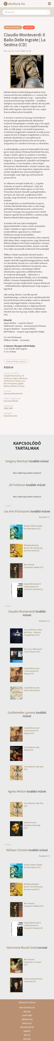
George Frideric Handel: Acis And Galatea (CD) (33, 527)
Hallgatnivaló (13, 27)
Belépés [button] (27, 1039)
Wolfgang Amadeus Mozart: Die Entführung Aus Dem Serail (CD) (33, 548)
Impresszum (27, 1019)
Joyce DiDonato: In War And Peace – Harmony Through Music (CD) (33, 632)
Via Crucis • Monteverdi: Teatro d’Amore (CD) (33, 650)
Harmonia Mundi (11, 401)
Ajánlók (29, 27)
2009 (11, 408)
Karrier (27, 1031)
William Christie (17, 386)
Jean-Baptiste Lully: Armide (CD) (32, 748)
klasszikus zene (10, 415)
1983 (6, 408)
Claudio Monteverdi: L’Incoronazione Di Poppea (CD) (31, 671)
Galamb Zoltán (14, 51)
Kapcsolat (27, 1023)
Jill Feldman (17, 485)
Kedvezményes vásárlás (16, 361)
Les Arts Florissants (14, 382)
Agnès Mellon (17, 791)
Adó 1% (27, 1035)
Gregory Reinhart (19, 378)
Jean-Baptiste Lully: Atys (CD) (33, 767)
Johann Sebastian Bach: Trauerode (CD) (33, 980)
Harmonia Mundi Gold (13, 393)
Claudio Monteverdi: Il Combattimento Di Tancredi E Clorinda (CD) (33, 586)
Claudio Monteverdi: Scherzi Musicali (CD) (32, 689)
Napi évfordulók (27, 1007)
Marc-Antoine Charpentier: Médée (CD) (33, 565)
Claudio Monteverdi (12, 375)
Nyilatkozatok (27, 1027)
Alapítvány (27, 1015)
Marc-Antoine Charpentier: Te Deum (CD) (32, 962)
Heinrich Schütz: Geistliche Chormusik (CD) (32, 825)
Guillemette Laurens (12, 381)
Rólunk (27, 1011)
